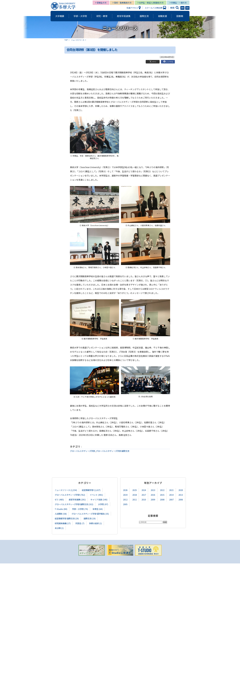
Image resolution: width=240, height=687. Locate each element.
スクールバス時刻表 (153, 7)
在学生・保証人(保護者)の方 (151, 2)
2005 (125, 504)
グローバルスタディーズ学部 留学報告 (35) (90, 513)
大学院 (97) (103, 504)
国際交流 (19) (90, 518)
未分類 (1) (59, 528)
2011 (134, 499)
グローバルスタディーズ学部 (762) (70, 494)
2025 (134, 490)
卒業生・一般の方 (179, 2)
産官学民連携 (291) (77, 499)
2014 (171, 494)
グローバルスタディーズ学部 (82, 450)
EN (182, 8)
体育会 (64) (98, 508)
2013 (180, 494)
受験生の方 (102, 2)
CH (187, 8)
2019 (125, 494)
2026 (125, 490)
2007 (171, 499)
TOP (66, 40)
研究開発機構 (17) (63, 523)
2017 (144, 494)
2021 (171, 490)
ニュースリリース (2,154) (66, 490)
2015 (162, 494)
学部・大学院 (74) (80, 508)
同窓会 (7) (79, 523)
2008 (162, 499)
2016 (153, 494)
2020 (180, 490)
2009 (153, 499)
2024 (144, 490)
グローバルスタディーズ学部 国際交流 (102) (74, 504)
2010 (144, 499)
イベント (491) (96, 494)
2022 (162, 490)
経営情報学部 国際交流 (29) (67, 518)
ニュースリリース (77, 40)
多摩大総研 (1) (95, 523)
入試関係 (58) (61, 513)
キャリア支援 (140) (98, 499)
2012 (125, 499)
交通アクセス (132, 7)
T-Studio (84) (61, 508)
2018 (134, 494)
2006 (180, 499)
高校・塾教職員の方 (123, 2)
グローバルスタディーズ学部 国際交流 (112, 450)
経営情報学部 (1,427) (91, 490)
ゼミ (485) (59, 499)
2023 (153, 490)
